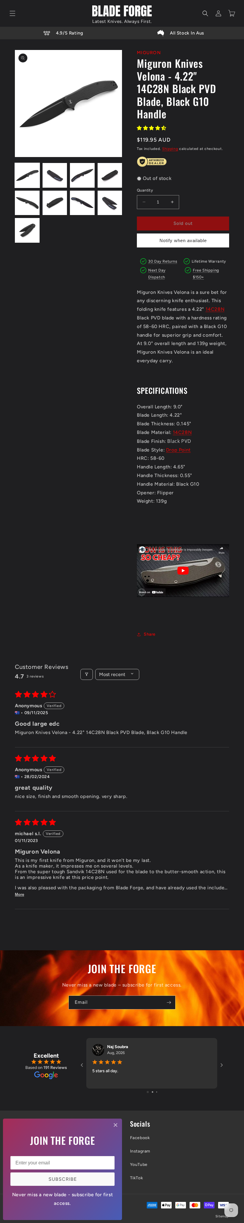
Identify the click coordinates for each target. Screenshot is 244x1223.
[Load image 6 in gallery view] (55, 203)
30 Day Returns (162, 261)
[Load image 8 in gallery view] (110, 203)
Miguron (149, 52)
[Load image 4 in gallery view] (110, 175)
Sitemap (222, 1216)
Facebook (140, 1137)
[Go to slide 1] (148, 1092)
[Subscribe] (168, 1002)
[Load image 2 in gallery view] (55, 175)
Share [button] (150, 634)
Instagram (140, 1151)
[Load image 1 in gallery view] (27, 175)
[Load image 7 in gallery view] (82, 203)
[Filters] (86, 674)
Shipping (170, 149)
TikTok (136, 1177)
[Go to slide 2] (152, 1092)
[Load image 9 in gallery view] (27, 230)
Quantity (145, 190)
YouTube (139, 1164)
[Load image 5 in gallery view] (27, 203)
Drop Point (178, 450)
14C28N (215, 309)
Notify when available (183, 240)
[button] (12, 13)
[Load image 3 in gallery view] (82, 175)
